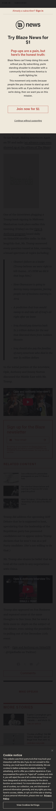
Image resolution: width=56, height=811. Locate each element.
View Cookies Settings (28, 805)
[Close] (52, 750)
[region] (28, 778)
